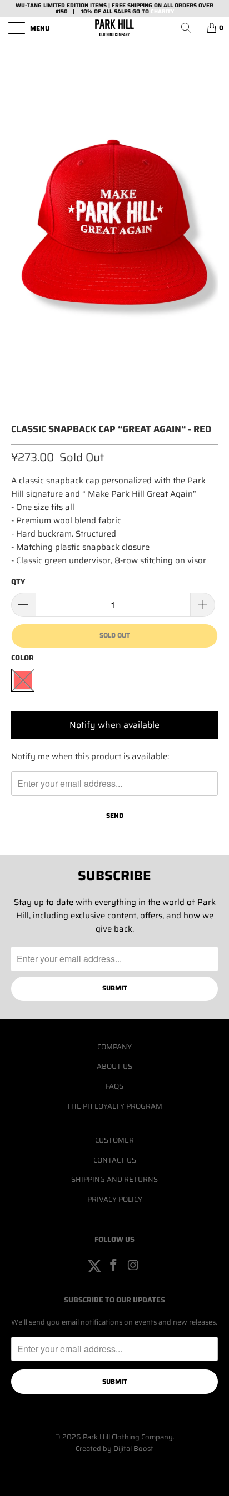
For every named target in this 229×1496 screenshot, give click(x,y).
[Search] (190, 28)
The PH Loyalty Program (114, 1106)
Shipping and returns (114, 1179)
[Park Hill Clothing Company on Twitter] (94, 1266)
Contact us (114, 1160)
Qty (18, 582)
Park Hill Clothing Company (128, 1437)
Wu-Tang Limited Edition (52, 5)
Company (114, 1047)
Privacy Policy (114, 1199)
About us (114, 1066)
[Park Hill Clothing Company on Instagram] (133, 1266)
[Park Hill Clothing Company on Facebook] (114, 1266)
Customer (114, 1140)
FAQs (114, 1086)
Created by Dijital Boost (114, 1448)
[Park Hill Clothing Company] (114, 28)
